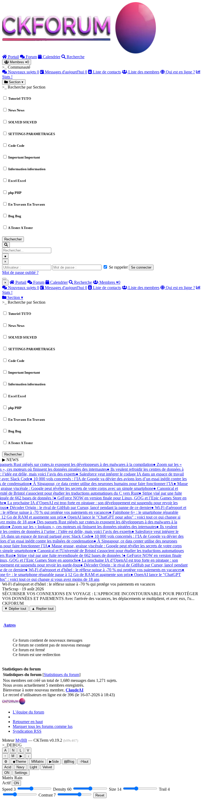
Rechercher (13, 239)
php (15, 193)
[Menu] (4, 279)
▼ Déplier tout (15, 609)
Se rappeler (118, 267)
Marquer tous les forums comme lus (43, 726)
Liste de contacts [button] (106, 72)
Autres (9, 625)
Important (24, 157)
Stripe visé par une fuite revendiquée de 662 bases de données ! (67, 555)
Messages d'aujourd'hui (65, 72)
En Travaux (26, 204)
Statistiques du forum (61, 674)
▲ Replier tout (43, 609)
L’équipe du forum (28, 712)
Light (33, 767)
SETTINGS (31, 134)
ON (6, 773)
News (16, 110)
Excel (17, 181)
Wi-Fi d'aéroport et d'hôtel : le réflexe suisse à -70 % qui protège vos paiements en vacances (102, 570)
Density (62, 789)
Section (15, 82)
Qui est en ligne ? (180, 72)
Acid (7, 767)
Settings (21, 773)
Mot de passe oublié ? (20, 272)
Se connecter (141, 267)
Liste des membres (143, 72)
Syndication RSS (27, 731)
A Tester (20, 228)
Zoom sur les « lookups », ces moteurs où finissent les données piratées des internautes (81, 526)
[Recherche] (6, 245)
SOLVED (22, 122)
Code (16, 146)
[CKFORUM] (79, 52)
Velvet (47, 767)
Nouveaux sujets (23, 72)
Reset (99, 795)
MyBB (21, 740)
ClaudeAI (74, 690)
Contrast (47, 795)
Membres (19, 62)
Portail (13, 57)
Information (26, 169)
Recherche (75, 57)
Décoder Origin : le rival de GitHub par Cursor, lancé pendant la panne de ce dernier (77, 507)
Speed (9, 789)
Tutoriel (19, 99)
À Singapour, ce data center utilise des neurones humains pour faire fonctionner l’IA (100, 483)
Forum (31, 57)
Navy (20, 767)
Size (115, 789)
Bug (14, 216)
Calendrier (51, 57)
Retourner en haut (28, 721)
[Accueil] (13, 703)
